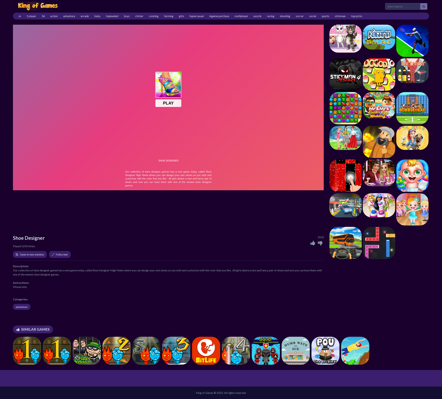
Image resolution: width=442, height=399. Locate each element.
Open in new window (32, 254)
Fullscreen (62, 254)
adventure (22, 306)
